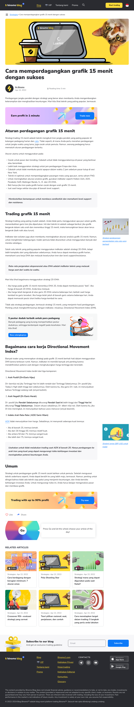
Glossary (62, 681)
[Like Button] (6, 514)
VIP (50, 5)
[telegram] (81, 662)
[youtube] (95, 662)
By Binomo (19, 87)
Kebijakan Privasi (65, 662)
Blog (39, 5)
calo (37, 141)
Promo (75, 5)
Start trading (114, 5)
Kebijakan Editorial (66, 671)
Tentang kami (61, 5)
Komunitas (63, 676)
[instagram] (88, 662)
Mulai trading (64, 667)
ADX (7, 421)
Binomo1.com (64, 657)
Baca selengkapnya (18, 335)
